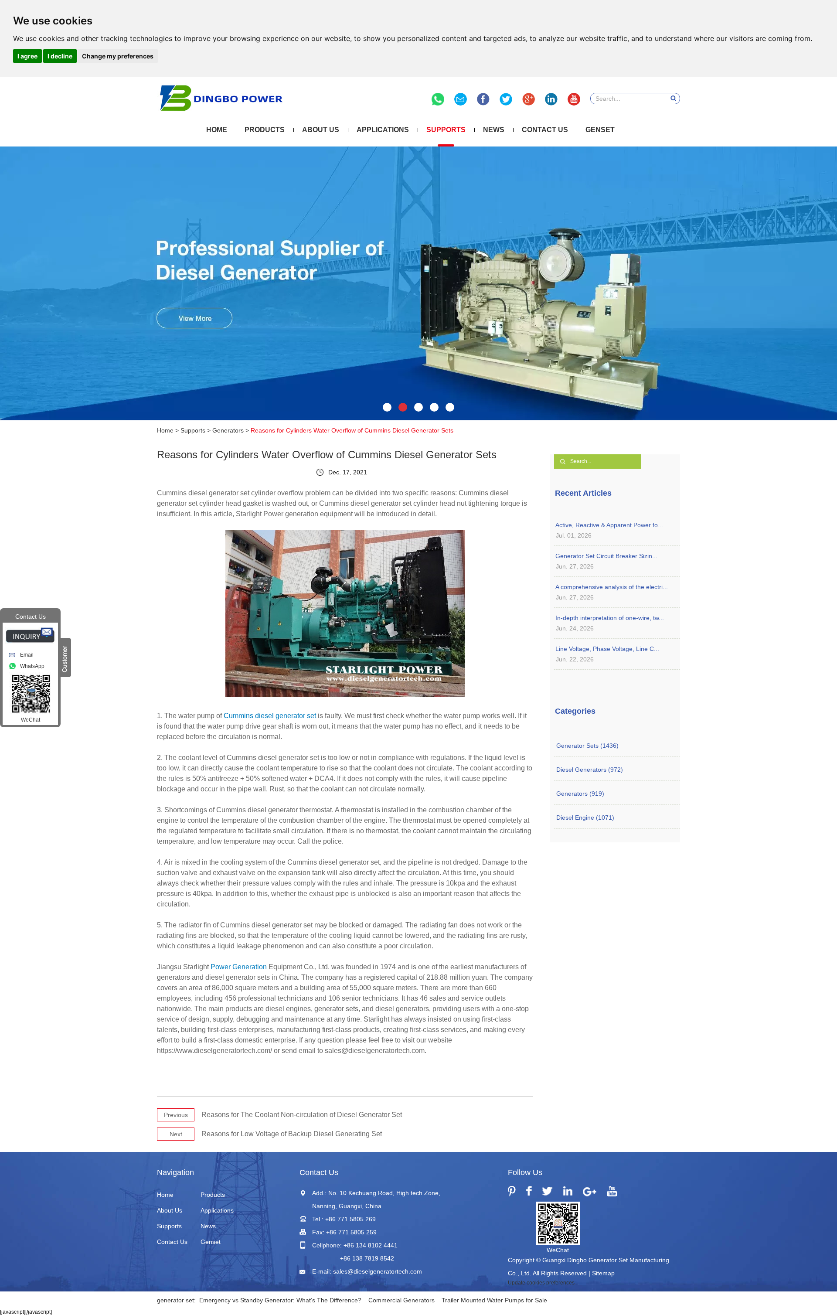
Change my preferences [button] (117, 56)
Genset (600, 129)
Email (27, 655)
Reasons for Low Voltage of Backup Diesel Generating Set (291, 1134)
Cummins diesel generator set (270, 715)
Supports (446, 129)
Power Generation (239, 967)
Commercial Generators (401, 1300)
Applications (383, 129)
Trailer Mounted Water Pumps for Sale (494, 1300)
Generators (228, 430)
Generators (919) (580, 793)
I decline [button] (60, 56)
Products (265, 129)
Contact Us (545, 129)
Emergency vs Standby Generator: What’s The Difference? (280, 1300)
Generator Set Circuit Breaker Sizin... (606, 555)
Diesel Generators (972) (589, 769)
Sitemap (603, 1273)
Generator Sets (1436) (587, 745)
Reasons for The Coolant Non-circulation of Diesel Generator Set (301, 1114)
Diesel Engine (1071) (585, 817)
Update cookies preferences (541, 1283)
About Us (320, 129)
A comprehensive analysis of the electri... (611, 586)
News (493, 129)
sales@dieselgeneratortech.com (377, 1271)
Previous (176, 1114)
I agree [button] (27, 56)
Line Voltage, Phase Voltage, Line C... (607, 648)
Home (216, 129)
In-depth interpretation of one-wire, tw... (609, 617)
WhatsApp (32, 666)
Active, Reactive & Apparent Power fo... (609, 524)
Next (176, 1134)
